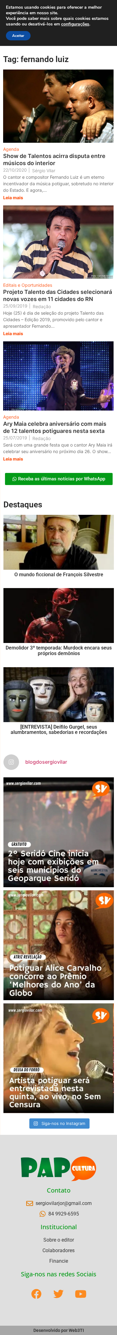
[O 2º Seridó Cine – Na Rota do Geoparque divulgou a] (58, 832)
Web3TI (76, 1330)
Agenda (11, 149)
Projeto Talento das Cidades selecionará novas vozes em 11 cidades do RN (57, 295)
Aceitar (18, 35)
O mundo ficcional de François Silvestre (58, 575)
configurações (75, 24)
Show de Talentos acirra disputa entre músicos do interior (54, 159)
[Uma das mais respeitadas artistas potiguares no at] (58, 1058)
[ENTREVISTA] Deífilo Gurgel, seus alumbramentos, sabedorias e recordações (59, 729)
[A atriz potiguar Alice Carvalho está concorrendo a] (58, 945)
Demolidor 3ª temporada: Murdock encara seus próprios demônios (59, 650)
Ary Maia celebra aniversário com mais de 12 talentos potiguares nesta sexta (54, 427)
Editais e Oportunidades (27, 285)
